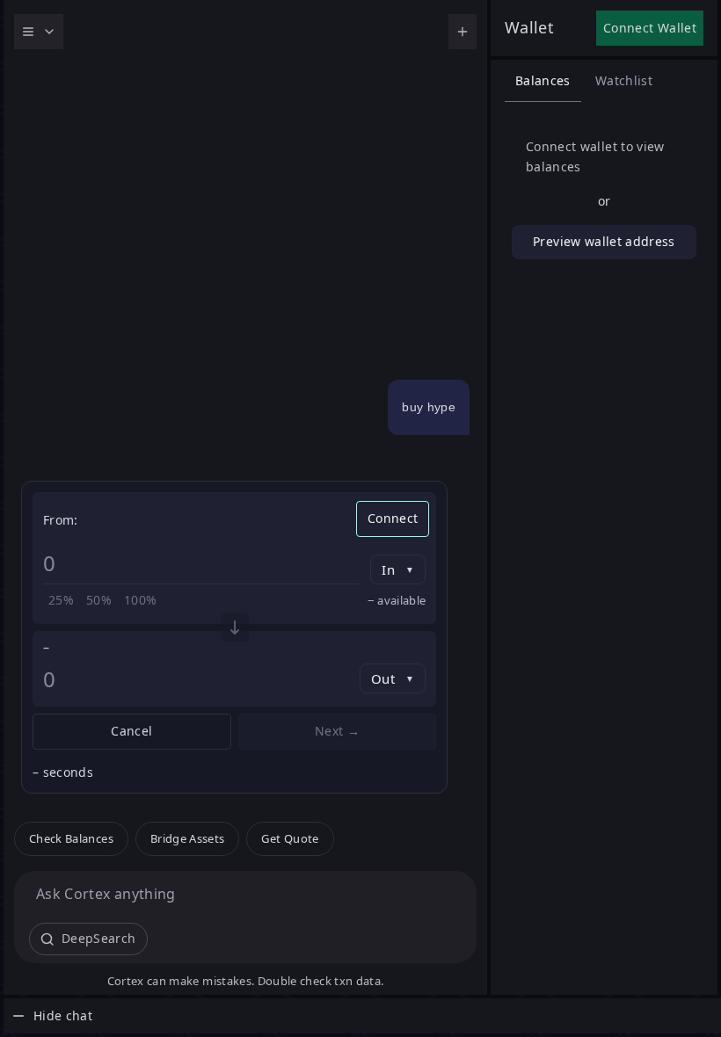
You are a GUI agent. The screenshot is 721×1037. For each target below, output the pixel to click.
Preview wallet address (604, 241)
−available (397, 600)
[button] (71, 839)
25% (61, 599)
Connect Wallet (649, 27)
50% (99, 599)
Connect (393, 518)
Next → (337, 730)
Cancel (131, 730)
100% (140, 599)
